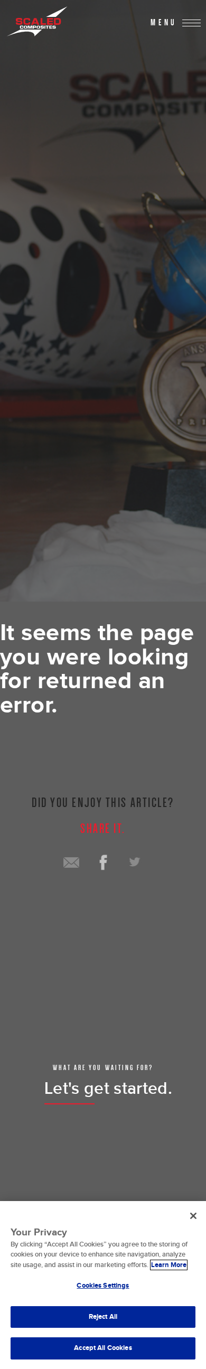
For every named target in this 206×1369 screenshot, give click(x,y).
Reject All (103, 1316)
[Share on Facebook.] (103, 862)
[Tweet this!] (135, 862)
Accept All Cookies (103, 1348)
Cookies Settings (103, 1285)
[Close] (193, 1215)
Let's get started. (108, 1089)
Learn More (168, 1265)
